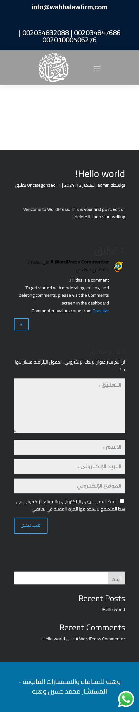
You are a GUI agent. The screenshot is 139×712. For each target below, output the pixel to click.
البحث (117, 579)
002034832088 (45, 32)
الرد (21, 323)
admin (104, 185)
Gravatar (100, 310)
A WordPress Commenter (79, 262)
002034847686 (97, 32)
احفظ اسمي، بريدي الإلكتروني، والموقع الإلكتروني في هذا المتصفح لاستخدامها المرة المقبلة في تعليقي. (70, 505)
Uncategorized (41, 185)
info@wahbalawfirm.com (69, 7)
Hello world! (113, 609)
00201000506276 (69, 39)
